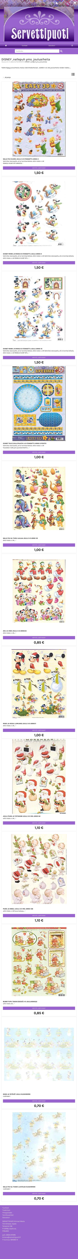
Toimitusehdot (8, 1215)
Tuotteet (24, 45)
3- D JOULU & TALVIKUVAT (15, 62)
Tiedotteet (6, 1210)
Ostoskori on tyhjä (66, 3)
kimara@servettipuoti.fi (11, 1237)
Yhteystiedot (7, 1213)
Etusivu (4, 62)
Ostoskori (52, 45)
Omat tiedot (51, 3)
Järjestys (8, 77)
